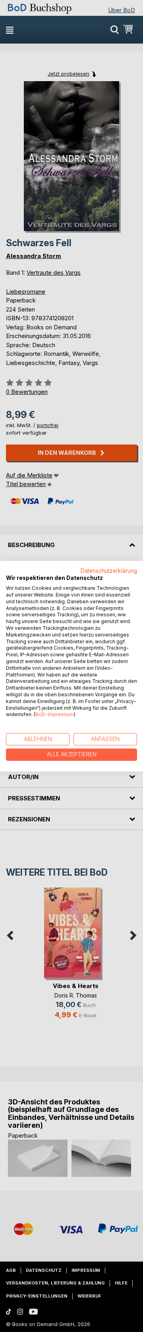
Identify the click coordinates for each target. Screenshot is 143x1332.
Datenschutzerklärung (109, 570)
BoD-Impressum (54, 714)
